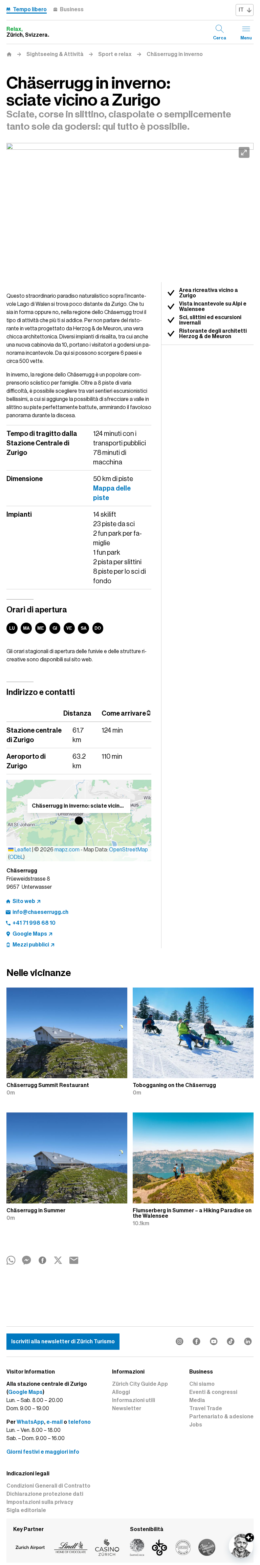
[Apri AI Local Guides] (241, 1546)
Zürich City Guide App (140, 1384)
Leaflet (22, 849)
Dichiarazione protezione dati (44, 1494)
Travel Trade (205, 1408)
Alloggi (121, 1392)
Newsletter (126, 1408)
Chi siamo (202, 1384)
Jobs (195, 1425)
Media (197, 1400)
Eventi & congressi (213, 1392)
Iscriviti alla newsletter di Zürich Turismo (63, 1341)
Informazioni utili (133, 1400)
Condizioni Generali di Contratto (48, 1486)
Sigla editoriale (26, 1510)
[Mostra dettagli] (249, 1537)
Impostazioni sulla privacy (39, 1502)
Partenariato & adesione (221, 1416)
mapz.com (68, 849)
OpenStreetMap (128, 849)
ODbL (16, 857)
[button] (79, 820)
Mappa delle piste (112, 493)
